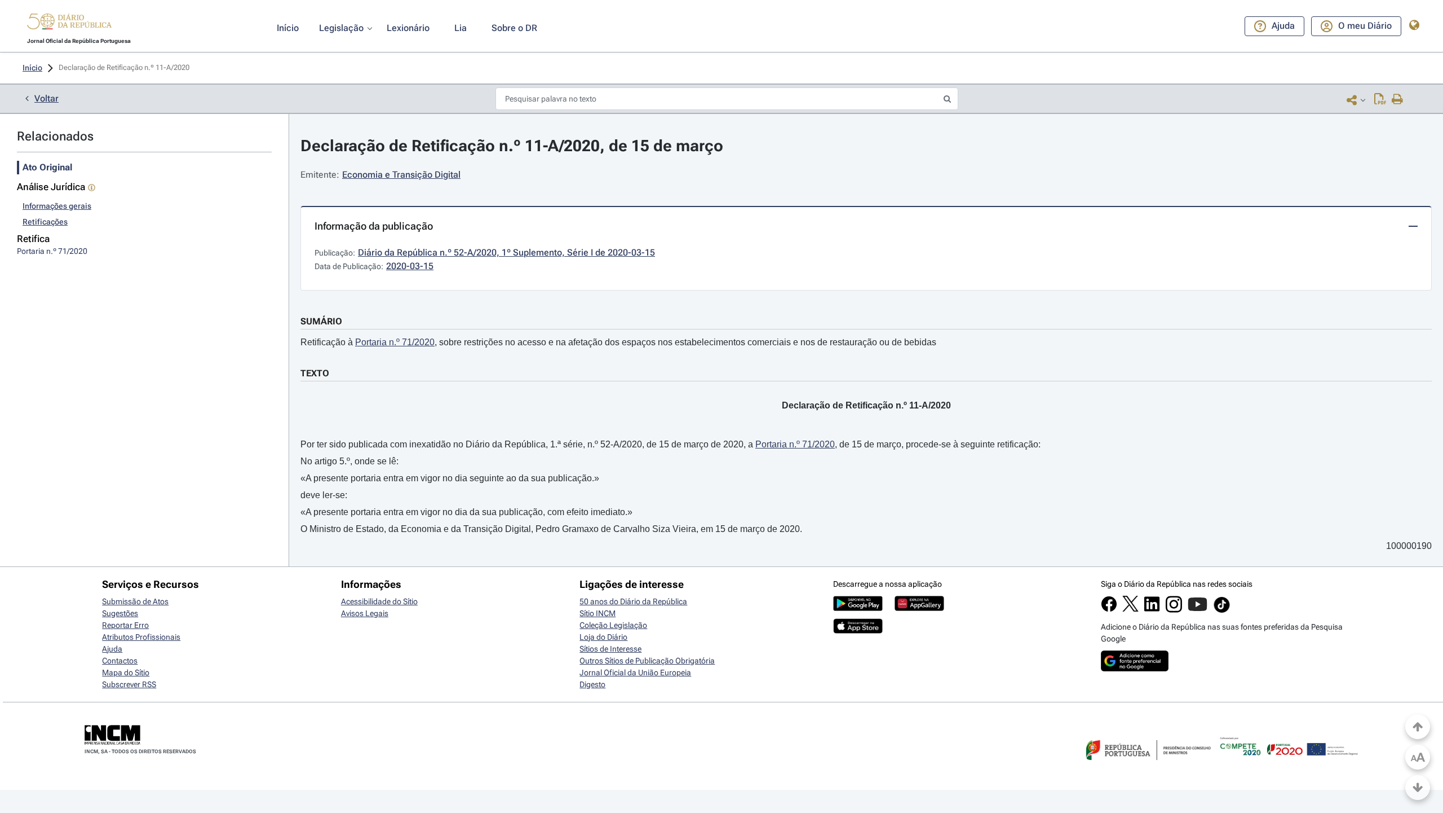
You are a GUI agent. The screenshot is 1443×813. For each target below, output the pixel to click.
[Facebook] (1109, 609)
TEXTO (314, 373)
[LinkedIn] (1152, 609)
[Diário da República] (69, 24)
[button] (69, 23)
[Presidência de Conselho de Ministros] (1147, 766)
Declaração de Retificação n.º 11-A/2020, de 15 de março (511, 146)
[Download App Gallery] (919, 608)
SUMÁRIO (321, 321)
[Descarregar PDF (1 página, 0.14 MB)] (1380, 99)
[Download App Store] (858, 630)
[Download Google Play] (858, 608)
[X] (1130, 608)
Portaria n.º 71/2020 (395, 342)
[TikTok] (1221, 611)
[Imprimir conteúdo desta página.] (1398, 99)
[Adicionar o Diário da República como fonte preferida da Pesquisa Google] (1134, 668)
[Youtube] (1197, 609)
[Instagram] (1174, 609)
